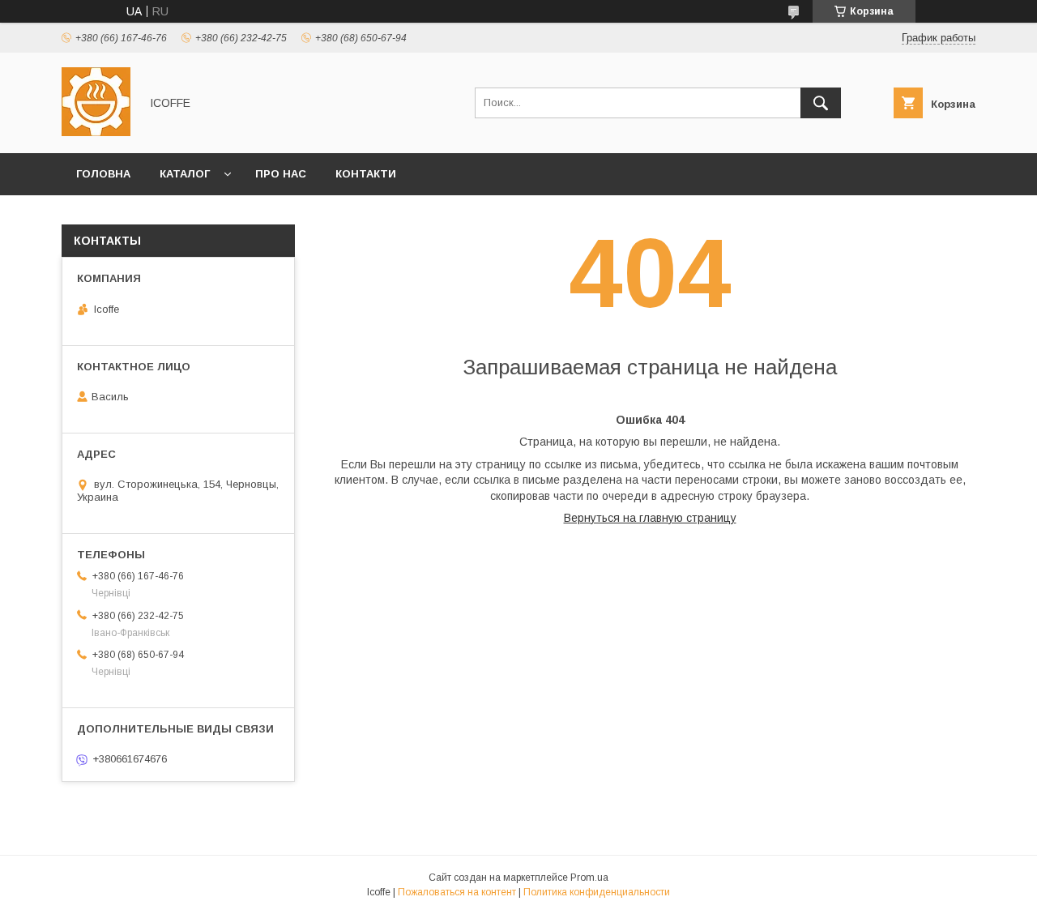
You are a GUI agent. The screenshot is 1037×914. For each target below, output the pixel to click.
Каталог (185, 174)
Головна (103, 174)
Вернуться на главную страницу (650, 517)
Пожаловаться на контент (457, 892)
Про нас (280, 174)
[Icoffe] (96, 132)
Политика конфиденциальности (596, 892)
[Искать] (820, 103)
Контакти (365, 174)
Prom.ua (589, 877)
